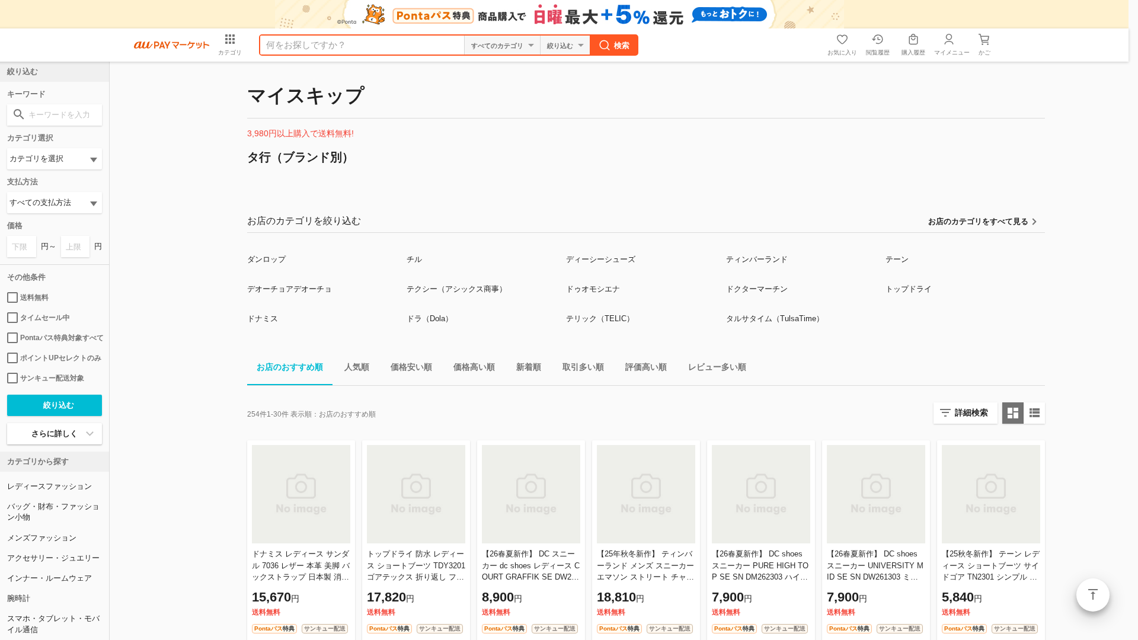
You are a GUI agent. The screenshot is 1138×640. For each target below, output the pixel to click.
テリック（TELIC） (600, 318)
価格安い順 (411, 367)
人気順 (356, 367)
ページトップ (1093, 595)
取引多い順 (583, 367)
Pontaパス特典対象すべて (61, 338)
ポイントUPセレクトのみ (60, 358)
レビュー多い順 (717, 367)
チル (414, 259)
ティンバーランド (757, 259)
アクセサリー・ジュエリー (53, 557)
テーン (897, 259)
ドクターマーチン (757, 288)
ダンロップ (266, 259)
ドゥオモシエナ (593, 288)
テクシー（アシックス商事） (457, 288)
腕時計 (18, 598)
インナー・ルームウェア (49, 578)
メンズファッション (41, 537)
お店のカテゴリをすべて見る (978, 221)
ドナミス (262, 318)
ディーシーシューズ (600, 259)
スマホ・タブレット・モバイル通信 (53, 623)
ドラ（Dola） (430, 318)
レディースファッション (49, 486)
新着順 (528, 367)
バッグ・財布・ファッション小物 (53, 511)
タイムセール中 (45, 317)
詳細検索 (971, 412)
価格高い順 (474, 367)
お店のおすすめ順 (290, 367)
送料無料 (34, 297)
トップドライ (909, 288)
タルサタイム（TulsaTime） (775, 318)
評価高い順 (646, 367)
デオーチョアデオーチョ (289, 288)
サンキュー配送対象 (52, 378)
